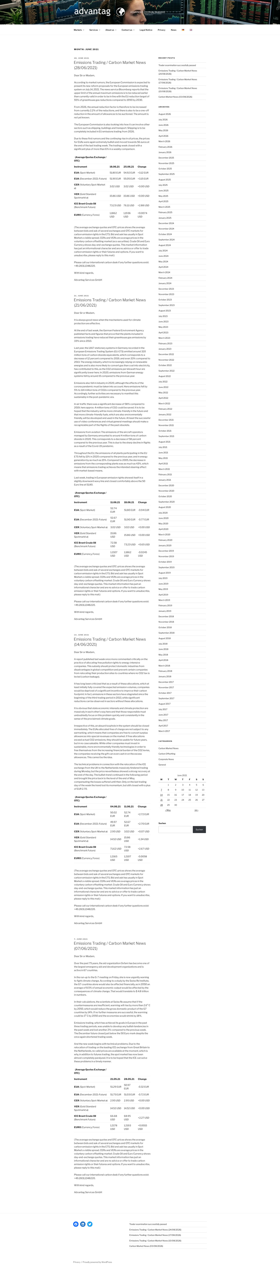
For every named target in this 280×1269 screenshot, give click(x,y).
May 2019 (163, 589)
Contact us (127, 30)
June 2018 (163, 649)
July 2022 (163, 381)
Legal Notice (146, 30)
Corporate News (166, 759)
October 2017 (165, 693)
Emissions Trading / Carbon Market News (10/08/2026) (155, 1240)
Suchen (162, 823)
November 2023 (166, 294)
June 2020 (164, 518)
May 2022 (163, 392)
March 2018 (164, 665)
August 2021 (164, 441)
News (173, 30)
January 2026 (165, 152)
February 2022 (165, 409)
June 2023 (163, 321)
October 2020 (165, 496)
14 (161, 795)
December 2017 (166, 682)
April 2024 (163, 267)
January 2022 (165, 414)
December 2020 (166, 485)
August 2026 (165, 114)
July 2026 (163, 119)
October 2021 (165, 431)
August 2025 (165, 179)
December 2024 (166, 223)
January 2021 (165, 480)
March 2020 (164, 534)
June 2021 (163, 452)
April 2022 (163, 398)
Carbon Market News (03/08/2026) (175, 97)
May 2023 (163, 327)
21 (161, 800)
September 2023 (167, 305)
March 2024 (164, 272)
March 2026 (164, 141)
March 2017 (164, 731)
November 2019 (166, 556)
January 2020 (165, 545)
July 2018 (163, 643)
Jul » (196, 810)
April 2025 (163, 201)
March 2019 (164, 600)
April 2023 (163, 332)
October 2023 (165, 299)
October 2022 (165, 365)
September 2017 (166, 698)
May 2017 (163, 720)
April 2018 (163, 660)
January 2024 (165, 283)
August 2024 (165, 245)
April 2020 (163, 529)
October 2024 (165, 234)
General (162, 764)
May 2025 (163, 196)
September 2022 (166, 370)
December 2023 (166, 289)
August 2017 (164, 703)
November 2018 (166, 622)
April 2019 (163, 594)
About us (109, 30)
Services (93, 30)
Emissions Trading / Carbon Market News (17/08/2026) (155, 1235)
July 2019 (163, 578)
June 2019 (163, 583)
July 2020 (163, 512)
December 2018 (166, 616)
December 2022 (166, 354)
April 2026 (163, 136)
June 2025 (163, 190)
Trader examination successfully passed (177, 65)
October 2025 (165, 168)
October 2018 (165, 627)
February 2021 (165, 474)
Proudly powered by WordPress (97, 1262)
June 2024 (163, 256)
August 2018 (165, 638)
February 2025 (165, 212)
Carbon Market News (168, 748)
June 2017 (163, 714)
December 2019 (166, 551)
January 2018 (165, 676)
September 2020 (167, 502)
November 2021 (166, 425)
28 (161, 805)
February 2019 (165, 605)
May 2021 (163, 458)
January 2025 (165, 218)
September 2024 (167, 239)
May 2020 (163, 523)
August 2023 (165, 310)
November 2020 (166, 491)
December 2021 (166, 420)
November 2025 (166, 163)
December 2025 (166, 157)
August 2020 (165, 507)
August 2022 (165, 376)
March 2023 (164, 338)
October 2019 (165, 562)
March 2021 (164, 469)
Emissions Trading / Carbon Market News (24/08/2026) (155, 1229)
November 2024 (166, 228)
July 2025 (163, 185)
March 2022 (164, 403)
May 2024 (163, 261)
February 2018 (165, 671)
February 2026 (165, 147)
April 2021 (163, 463)
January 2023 (165, 349)
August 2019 (165, 572)
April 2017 (163, 725)
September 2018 (166, 633)
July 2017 (163, 709)
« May (168, 810)
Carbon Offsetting (167, 753)
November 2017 (166, 687)
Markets (78, 30)
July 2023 (163, 316)
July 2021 (163, 447)
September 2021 (166, 436)
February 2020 (165, 540)
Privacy (161, 30)
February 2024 (165, 278)
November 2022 (166, 360)
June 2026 (163, 125)
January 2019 (165, 611)
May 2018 (163, 654)
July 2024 (163, 250)
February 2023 (165, 343)
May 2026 (163, 130)
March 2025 (164, 207)
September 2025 (167, 174)
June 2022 (163, 387)
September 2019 (166, 567)
